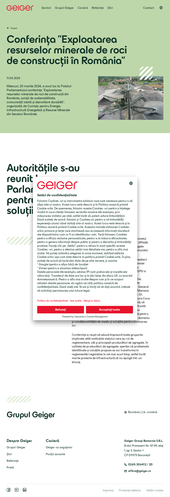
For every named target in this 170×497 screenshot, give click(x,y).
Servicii (46, 7)
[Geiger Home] (20, 8)
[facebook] (9, 491)
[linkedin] (25, 491)
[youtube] (17, 491)
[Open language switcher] (161, 7)
